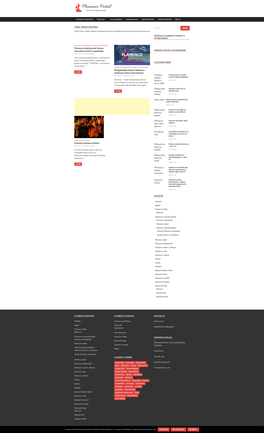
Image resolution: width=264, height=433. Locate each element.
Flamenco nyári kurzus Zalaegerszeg (177, 90)
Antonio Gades (119, 362)
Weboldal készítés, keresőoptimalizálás (169, 343)
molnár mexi (130, 383)
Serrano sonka (129, 386)
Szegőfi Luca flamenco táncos (124, 392)
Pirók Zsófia (118, 386)
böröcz (117, 365)
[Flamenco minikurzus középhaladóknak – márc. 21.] (160, 155)
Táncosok (101, 19)
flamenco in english (121, 371)
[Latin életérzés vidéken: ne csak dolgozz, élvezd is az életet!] (160, 132)
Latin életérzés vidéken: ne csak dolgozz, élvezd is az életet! (178, 134)
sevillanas (138, 386)
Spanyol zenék (162, 297)
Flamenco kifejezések (164, 244)
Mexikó (158, 267)
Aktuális (158, 202)
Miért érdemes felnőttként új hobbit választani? (176, 101)
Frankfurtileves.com (162, 368)
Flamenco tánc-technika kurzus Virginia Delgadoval (178, 76)
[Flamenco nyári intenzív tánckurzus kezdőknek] (160, 110)
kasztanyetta (119, 377)
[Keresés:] (172, 28)
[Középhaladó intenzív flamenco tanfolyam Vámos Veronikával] (132, 55)
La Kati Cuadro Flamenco (122, 380)
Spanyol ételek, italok (163, 270)
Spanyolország (148, 19)
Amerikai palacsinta (162, 362)
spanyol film (119, 389)
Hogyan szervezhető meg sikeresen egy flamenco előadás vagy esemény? (178, 169)
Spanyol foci (161, 293)
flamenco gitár (161, 240)
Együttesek (118, 328)
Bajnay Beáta (130, 362)
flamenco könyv (133, 371)
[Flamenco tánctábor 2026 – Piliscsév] (160, 121)
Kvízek (157, 263)
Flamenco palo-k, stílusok (165, 247)
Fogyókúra (158, 345)
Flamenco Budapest (132, 368)
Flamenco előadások (164, 220)
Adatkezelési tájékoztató (164, 327)
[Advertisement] (112, 106)
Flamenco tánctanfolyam (100, 45)
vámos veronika (120, 398)
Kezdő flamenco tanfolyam (168, 235)
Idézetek (128, 374)
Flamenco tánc (161, 251)
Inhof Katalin (137, 374)
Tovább (77, 71)
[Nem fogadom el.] (261, 429)
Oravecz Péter (140, 383)
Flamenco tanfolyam (84, 19)
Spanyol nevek (161, 274)
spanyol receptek (130, 389)
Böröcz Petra (125, 365)
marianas (145, 380)
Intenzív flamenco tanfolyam (168, 231)
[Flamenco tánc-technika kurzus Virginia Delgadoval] (160, 75)
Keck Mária (128, 377)
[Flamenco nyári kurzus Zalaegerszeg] (160, 89)
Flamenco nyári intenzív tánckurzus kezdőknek (177, 111)
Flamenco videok (162, 255)
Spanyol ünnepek (162, 282)
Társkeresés (159, 351)
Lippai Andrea (136, 380)
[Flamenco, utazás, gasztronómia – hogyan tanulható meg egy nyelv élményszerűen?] (160, 180)
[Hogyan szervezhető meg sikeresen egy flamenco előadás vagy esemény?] (160, 168)
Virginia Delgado (132, 395)
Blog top (159, 213)
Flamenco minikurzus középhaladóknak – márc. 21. (178, 157)
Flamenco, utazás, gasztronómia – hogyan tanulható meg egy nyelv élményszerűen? (177, 183)
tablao (137, 392)
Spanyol (159, 289)
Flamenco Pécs (119, 374)
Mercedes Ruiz (119, 383)
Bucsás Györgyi (140, 362)
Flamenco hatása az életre (86, 143)
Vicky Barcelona (120, 395)
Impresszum (159, 321)
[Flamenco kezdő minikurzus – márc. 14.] (160, 144)
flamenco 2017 (142, 365)
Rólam (177, 19)
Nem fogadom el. (178, 429)
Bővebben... (193, 429)
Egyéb (157, 205)
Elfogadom (164, 429)
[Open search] (188, 19)
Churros (133, 365)
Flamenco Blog (132, 19)
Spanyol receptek (165, 19)
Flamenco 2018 (120, 368)
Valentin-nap (159, 357)
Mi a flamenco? (116, 19)
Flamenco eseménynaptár (82, 45)
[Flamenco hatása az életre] (92, 127)
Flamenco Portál (90, 54)
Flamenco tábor (162, 224)
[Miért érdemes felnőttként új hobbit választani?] (159, 100)
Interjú (87, 140)
